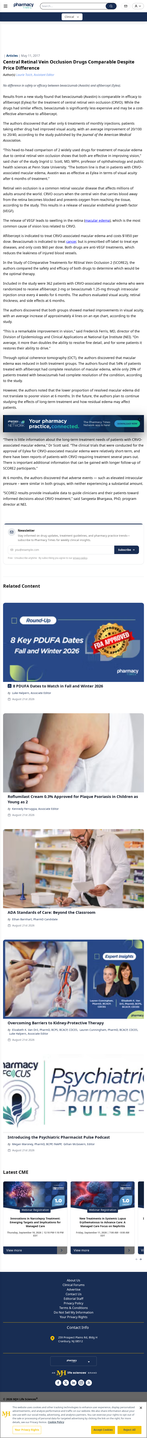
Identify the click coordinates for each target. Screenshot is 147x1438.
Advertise (73, 1289)
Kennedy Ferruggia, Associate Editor (35, 809)
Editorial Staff (73, 1299)
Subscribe (124, 550)
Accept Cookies (103, 1430)
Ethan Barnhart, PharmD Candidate (35, 919)
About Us (73, 1280)
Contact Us (74, 1294)
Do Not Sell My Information (73, 1312)
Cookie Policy (56, 1422)
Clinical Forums (74, 1285)
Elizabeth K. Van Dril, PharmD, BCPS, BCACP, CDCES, (45, 1030)
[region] (73, 1420)
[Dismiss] (140, 419)
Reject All (129, 1430)
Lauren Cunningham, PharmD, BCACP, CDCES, (109, 1030)
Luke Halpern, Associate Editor (31, 693)
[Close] (141, 1408)
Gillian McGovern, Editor (79, 1144)
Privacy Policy (73, 1303)
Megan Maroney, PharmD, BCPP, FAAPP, (37, 1144)
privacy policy (80, 558)
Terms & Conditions (73, 1308)
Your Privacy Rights (73, 1317)
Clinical (69, 17)
